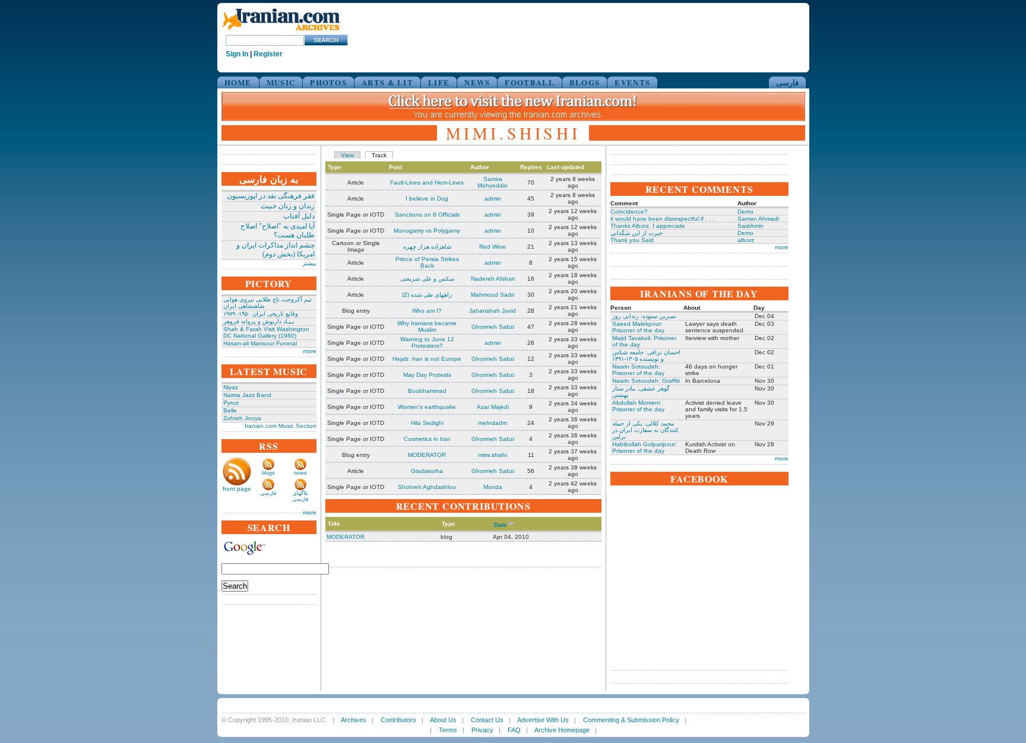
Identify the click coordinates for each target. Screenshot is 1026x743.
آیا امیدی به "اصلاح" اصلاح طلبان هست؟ (277, 230)
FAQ (514, 730)
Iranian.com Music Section (280, 426)
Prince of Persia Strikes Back (427, 262)
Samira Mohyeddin (492, 182)
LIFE (438, 82)
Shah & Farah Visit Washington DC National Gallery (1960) (266, 332)
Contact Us (487, 719)
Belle (230, 410)
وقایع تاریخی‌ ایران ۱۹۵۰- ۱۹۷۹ (260, 313)
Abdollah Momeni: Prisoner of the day (638, 405)
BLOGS (584, 82)
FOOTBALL (529, 82)
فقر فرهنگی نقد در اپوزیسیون (271, 196)
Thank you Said (632, 240)
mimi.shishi (492, 455)
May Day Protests (427, 375)
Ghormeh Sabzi (492, 326)
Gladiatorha (427, 471)
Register (268, 54)
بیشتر (309, 263)
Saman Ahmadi (758, 218)
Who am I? (427, 310)
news (300, 473)
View (347, 155)
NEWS (477, 82)
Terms (448, 730)
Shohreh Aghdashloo (427, 487)
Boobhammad (427, 391)
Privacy (482, 730)
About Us (443, 719)
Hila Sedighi (427, 423)
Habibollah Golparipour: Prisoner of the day (644, 447)
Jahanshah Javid (492, 310)
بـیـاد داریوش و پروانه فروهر (258, 321)
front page (237, 488)
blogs (268, 473)
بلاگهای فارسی (300, 496)
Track (379, 155)
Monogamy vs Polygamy (427, 230)
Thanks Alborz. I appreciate (647, 226)
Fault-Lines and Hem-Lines (427, 182)
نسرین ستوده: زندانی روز (644, 316)
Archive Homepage (562, 730)
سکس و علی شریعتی (427, 278)
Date (500, 525)
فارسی (787, 82)
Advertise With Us (543, 719)
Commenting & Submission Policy (631, 719)
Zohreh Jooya (242, 418)
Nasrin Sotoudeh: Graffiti (646, 380)
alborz (745, 240)
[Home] (280, 31)
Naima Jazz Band (247, 395)
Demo (745, 211)
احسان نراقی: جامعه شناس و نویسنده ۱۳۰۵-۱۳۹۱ (646, 355)
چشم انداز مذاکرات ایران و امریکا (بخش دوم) (275, 249)
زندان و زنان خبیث (288, 206)
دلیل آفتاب (299, 216)
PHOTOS (328, 82)
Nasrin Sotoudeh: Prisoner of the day (638, 369)
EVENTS (632, 82)
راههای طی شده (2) (427, 294)
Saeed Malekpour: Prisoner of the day (638, 327)
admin (492, 198)
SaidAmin (750, 226)
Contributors (398, 719)
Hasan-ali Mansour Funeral (260, 343)
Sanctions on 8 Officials (427, 214)
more (309, 351)
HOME (238, 82)
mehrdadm (492, 423)
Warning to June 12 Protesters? (427, 342)
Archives (353, 719)
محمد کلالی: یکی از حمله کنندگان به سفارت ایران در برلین (645, 430)
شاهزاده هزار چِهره (427, 246)
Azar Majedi (493, 407)
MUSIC (281, 82)
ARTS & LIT (387, 82)
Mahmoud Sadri (492, 294)
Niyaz (230, 387)
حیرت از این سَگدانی (636, 233)
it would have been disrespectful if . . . (662, 218)
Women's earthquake (427, 407)
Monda (492, 487)
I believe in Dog (427, 198)
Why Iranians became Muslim (427, 326)
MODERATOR (427, 455)
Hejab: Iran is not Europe (426, 358)
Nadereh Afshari (493, 278)
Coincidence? (629, 211)
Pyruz (231, 402)
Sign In (237, 54)
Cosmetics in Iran (427, 439)
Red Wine (492, 246)
